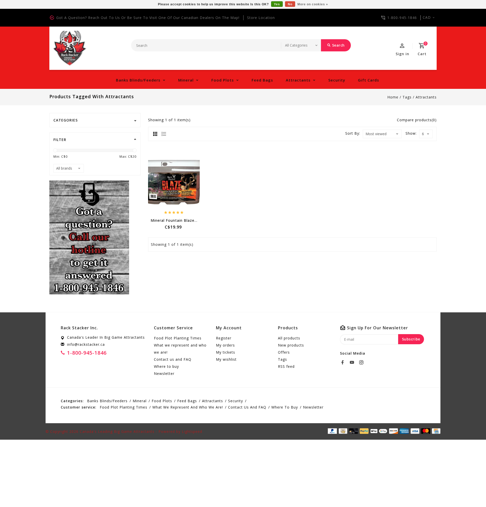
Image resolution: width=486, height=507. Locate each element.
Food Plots (222, 80)
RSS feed (286, 366)
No (290, 4)
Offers (284, 352)
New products (291, 345)
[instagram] (363, 362)
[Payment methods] (435, 431)
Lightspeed (192, 431)
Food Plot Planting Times (177, 338)
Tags (407, 97)
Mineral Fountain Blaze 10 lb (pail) (183, 220)
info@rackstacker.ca (86, 344)
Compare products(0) (417, 119)
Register (223, 338)
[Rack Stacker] (69, 48)
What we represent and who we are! (180, 349)
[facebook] (344, 362)
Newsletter (164, 373)
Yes (277, 4)
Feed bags (262, 80)
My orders (225, 345)
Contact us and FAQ (172, 359)
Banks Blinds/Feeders (138, 80)
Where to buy (166, 366)
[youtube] (353, 362)
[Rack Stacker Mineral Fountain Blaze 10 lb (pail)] (174, 182)
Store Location (261, 17)
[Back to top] (471, 492)
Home (392, 97)
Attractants (298, 80)
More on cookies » (312, 4)
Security (336, 80)
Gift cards (368, 80)
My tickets (225, 352)
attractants (426, 97)
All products (289, 338)
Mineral (186, 80)
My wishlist (226, 359)
